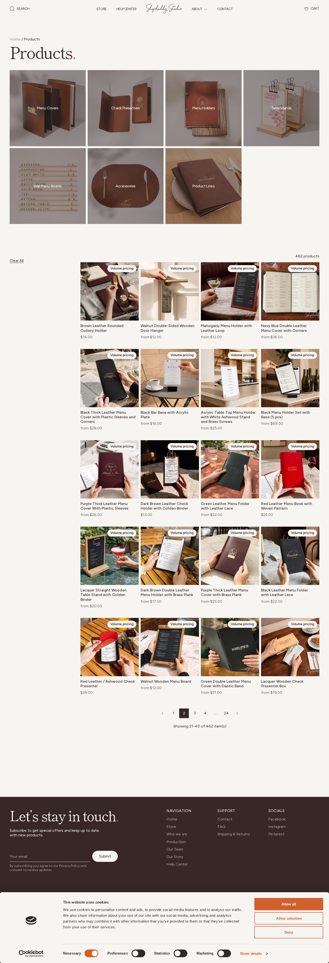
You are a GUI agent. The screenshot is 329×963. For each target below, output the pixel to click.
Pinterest (276, 834)
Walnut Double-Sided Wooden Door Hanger (168, 328)
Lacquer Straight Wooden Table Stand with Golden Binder (103, 595)
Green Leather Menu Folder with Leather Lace (225, 506)
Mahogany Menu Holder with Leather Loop (226, 328)
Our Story (174, 856)
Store (101, 9)
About (197, 9)
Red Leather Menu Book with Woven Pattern (286, 506)
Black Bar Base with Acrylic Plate (165, 414)
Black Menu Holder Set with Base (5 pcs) (285, 414)
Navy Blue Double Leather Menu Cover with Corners (284, 328)
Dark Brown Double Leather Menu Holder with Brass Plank (167, 592)
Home (15, 39)
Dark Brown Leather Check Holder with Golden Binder (164, 506)
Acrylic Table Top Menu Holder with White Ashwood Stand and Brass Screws (228, 417)
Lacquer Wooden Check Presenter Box (282, 683)
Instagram (277, 826)
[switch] (138, 953)
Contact (225, 9)
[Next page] (237, 713)
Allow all (289, 904)
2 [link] (184, 713)
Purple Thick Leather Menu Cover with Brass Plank (224, 592)
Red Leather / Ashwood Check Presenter (107, 683)
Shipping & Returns (233, 834)
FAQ (221, 826)
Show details (251, 953)
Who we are (176, 834)
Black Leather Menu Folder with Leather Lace (284, 592)
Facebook (276, 819)
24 (226, 713)
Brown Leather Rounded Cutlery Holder (102, 328)
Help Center (126, 9)
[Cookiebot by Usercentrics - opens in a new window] (31, 953)
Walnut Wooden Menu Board (166, 681)
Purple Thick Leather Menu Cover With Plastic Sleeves (104, 506)
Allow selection (289, 918)
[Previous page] (163, 713)
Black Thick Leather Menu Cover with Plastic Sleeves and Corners (108, 417)
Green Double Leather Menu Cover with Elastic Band (226, 683)
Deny (288, 932)
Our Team (174, 849)
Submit (105, 856)
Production (176, 841)
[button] (20, 9)
